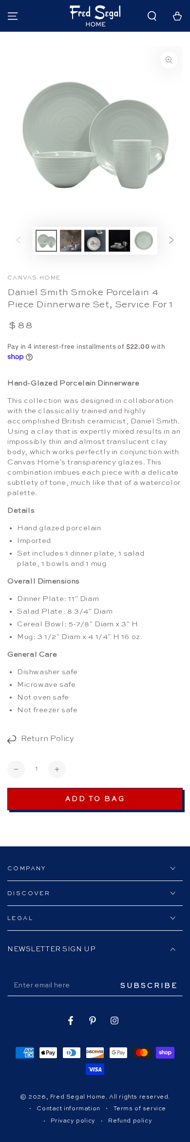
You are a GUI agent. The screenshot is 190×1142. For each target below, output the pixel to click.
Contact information (68, 1109)
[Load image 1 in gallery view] (46, 241)
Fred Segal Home (78, 1097)
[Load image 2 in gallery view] (70, 241)
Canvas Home (33, 278)
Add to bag (95, 799)
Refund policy (130, 1121)
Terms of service (140, 1109)
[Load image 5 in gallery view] (143, 241)
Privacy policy (73, 1121)
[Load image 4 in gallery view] (119, 241)
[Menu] (12, 16)
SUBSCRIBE (149, 985)
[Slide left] (18, 240)
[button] (152, 16)
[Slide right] (171, 240)
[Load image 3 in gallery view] (95, 241)
